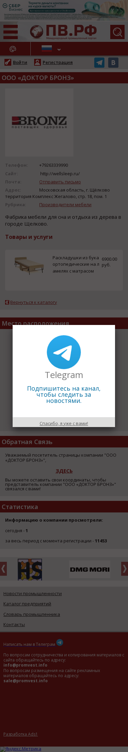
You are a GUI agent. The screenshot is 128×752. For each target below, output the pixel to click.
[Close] (115, 325)
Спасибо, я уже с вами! (64, 423)
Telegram (64, 375)
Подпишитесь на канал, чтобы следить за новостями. (64, 394)
